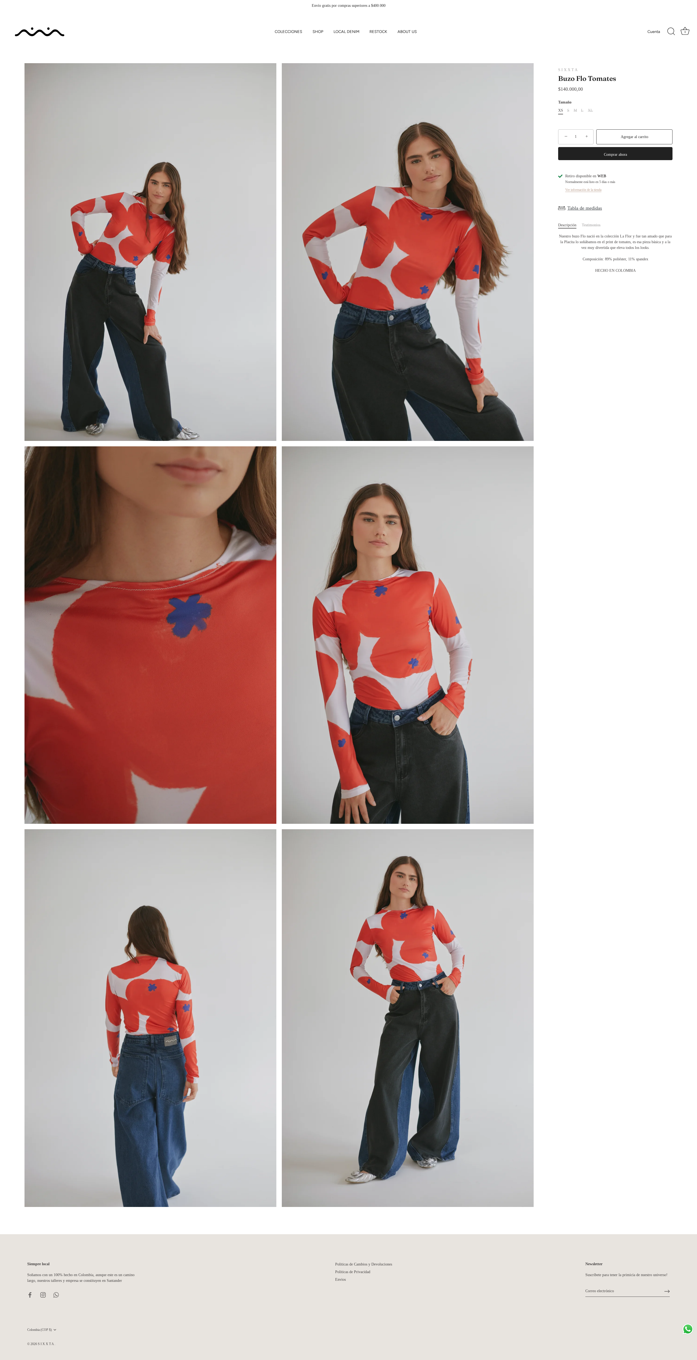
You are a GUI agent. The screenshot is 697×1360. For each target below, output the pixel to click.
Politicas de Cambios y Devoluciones (363, 1264)
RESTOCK (378, 31)
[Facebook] (30, 1294)
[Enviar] (667, 1291)
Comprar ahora (615, 155)
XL (590, 110)
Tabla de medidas (584, 208)
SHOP (318, 31)
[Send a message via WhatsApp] (687, 1329)
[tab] (570, 225)
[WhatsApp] (56, 1294)
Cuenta (653, 31)
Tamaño (564, 102)
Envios (340, 1279)
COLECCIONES (288, 31)
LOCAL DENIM (346, 31)
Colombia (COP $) (39, 1330)
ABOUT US (407, 31)
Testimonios (591, 225)
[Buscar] (671, 32)
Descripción (567, 225)
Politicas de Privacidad (352, 1272)
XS (560, 110)
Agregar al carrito (634, 137)
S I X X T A (567, 70)
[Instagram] (43, 1294)
